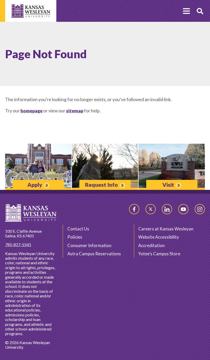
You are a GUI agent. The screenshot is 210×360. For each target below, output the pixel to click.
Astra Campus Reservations (94, 253)
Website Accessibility (158, 237)
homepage (31, 110)
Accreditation (151, 245)
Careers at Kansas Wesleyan (165, 228)
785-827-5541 (18, 244)
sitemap (74, 110)
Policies (74, 237)
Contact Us (78, 228)
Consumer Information (89, 245)
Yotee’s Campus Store (159, 253)
